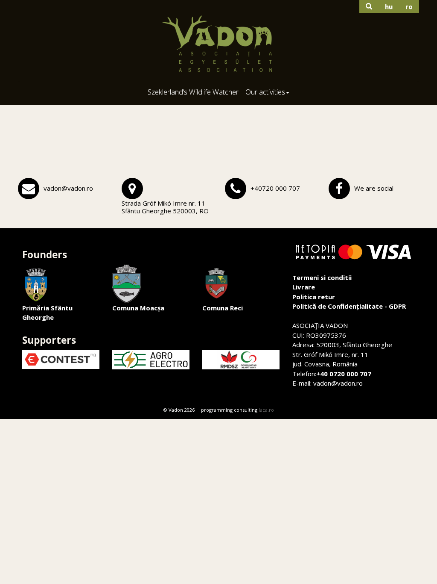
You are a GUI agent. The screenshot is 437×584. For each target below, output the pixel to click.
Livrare (303, 287)
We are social (373, 188)
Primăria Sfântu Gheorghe (47, 313)
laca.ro (266, 410)
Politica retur (313, 296)
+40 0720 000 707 (343, 373)
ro (409, 6)
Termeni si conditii (322, 277)
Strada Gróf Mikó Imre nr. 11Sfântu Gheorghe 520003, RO (165, 207)
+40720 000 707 (275, 188)
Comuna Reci (222, 308)
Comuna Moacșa (138, 308)
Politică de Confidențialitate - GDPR (349, 306)
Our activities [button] (265, 92)
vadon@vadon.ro (68, 188)
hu (389, 6)
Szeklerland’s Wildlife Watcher (193, 92)
